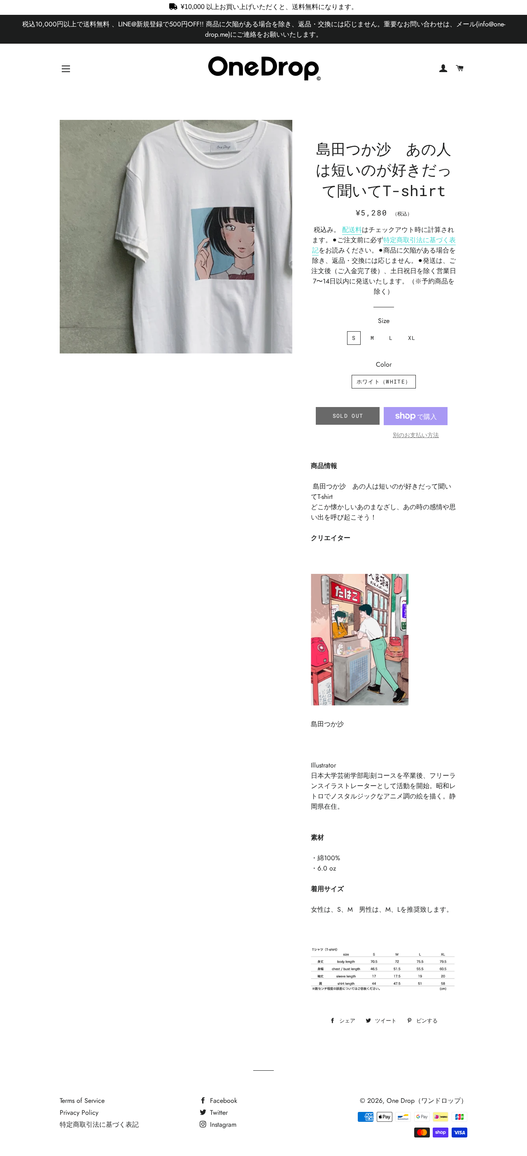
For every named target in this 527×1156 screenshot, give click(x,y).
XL (412, 338)
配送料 (352, 229)
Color (384, 364)
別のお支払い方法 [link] (416, 435)
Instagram (222, 1124)
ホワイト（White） (384, 381)
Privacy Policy (79, 1112)
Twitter (218, 1112)
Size (383, 320)
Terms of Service (82, 1100)
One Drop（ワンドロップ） (427, 1100)
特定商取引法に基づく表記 (99, 1124)
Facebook (222, 1100)
